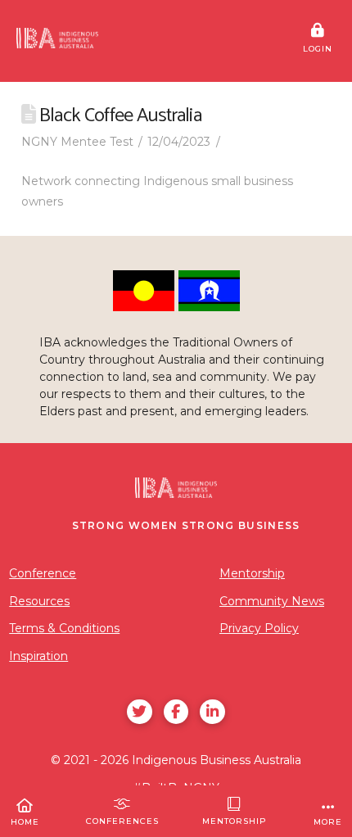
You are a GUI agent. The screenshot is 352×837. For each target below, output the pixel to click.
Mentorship (252, 573)
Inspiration (38, 656)
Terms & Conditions (64, 628)
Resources (39, 601)
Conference (42, 573)
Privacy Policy (259, 628)
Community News (271, 601)
